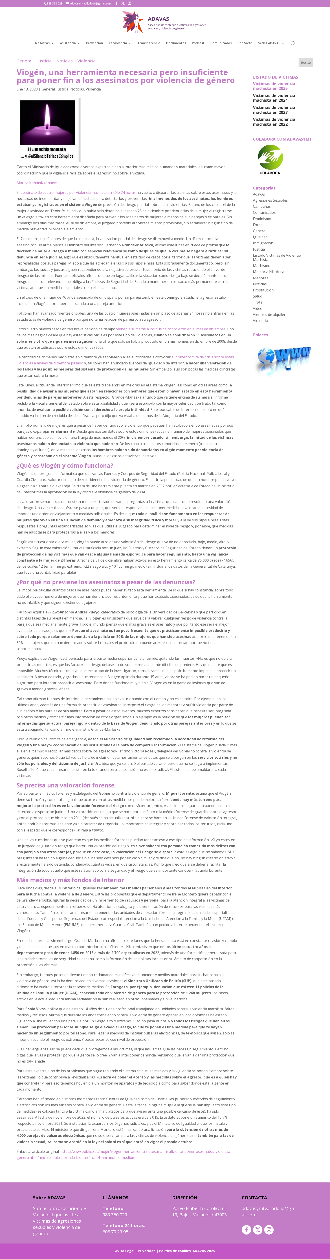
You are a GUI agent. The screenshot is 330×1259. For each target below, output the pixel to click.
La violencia (118, 43)
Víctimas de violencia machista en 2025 (274, 86)
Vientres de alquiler (269, 314)
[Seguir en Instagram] (269, 1230)
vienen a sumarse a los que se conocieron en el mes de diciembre (170, 328)
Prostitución (263, 290)
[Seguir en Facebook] (246, 1230)
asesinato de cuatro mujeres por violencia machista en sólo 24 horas (78, 192)
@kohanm (48, 182)
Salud (257, 296)
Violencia (86, 61)
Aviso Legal (124, 1250)
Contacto (245, 43)
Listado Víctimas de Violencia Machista (277, 257)
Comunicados (221, 43)
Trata (257, 302)
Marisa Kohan (28, 182)
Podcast (198, 43)
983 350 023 (115, 1215)
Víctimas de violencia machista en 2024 (274, 98)
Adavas (259, 194)
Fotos (257, 224)
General (25, 61)
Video (257, 308)
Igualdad (260, 236)
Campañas (262, 206)
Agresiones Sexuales (270, 200)
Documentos (176, 43)
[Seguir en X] (257, 1230)
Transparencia (148, 43)
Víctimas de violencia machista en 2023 (274, 110)
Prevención (94, 43)
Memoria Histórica (268, 271)
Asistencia (68, 43)
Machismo (261, 265)
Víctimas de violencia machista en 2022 (274, 122)
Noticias (64, 61)
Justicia (44, 61)
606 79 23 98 (115, 1232)
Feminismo (262, 218)
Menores (260, 278)
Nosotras (42, 43)
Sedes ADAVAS (269, 43)
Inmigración (263, 242)
